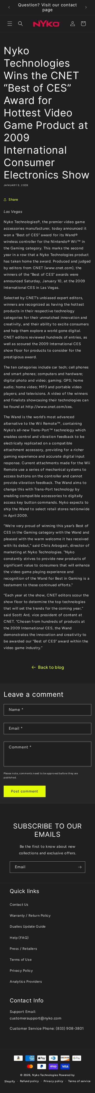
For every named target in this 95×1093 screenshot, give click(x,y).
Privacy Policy (21, 971)
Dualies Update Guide (28, 926)
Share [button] (13, 200)
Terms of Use (21, 960)
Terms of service (79, 1081)
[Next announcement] (86, 7)
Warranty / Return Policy (30, 916)
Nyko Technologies (45, 1075)
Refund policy (29, 1081)
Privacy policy (53, 1081)
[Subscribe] (79, 867)
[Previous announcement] (9, 7)
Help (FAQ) (19, 938)
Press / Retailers (23, 949)
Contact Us (19, 905)
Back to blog (51, 667)
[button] (9, 23)
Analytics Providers (26, 982)
